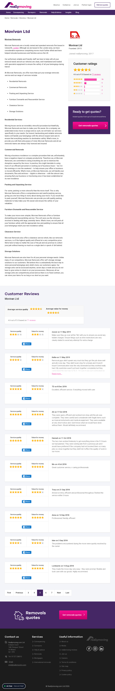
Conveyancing (39, 642)
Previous (19, 593)
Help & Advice (56, 12)
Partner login (86, 5)
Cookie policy (66, 675)
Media (63, 646)
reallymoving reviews (69, 650)
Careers (64, 658)
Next (59, 593)
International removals (42, 662)
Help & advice (39, 650)
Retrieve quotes (102, 5)
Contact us (66, 5)
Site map (64, 666)
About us (56, 5)
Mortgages (38, 658)
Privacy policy (66, 671)
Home (7, 18)
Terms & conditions (68, 662)
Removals (14, 18)
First (9, 593)
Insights (68, 12)
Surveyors (38, 646)
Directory (22, 18)
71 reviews (96, 74)
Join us (76, 5)
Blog (77, 12)
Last (67, 593)
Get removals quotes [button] (88, 125)
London (16, 48)
